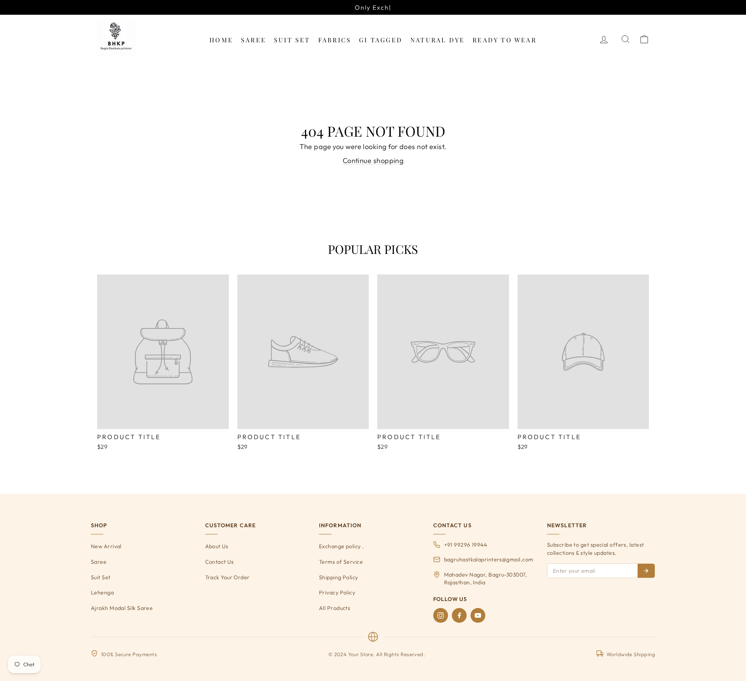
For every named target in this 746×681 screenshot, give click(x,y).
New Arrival (106, 546)
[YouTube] (478, 615)
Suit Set (292, 40)
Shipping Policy (338, 577)
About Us (216, 546)
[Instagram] (440, 615)
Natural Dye (437, 40)
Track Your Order (227, 577)
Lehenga (102, 592)
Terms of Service (341, 561)
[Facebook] (459, 615)
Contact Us (219, 561)
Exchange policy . (341, 546)
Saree (253, 40)
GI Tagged (381, 40)
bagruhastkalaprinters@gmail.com (488, 559)
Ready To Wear (504, 40)
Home (221, 40)
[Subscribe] (646, 571)
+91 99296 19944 (465, 544)
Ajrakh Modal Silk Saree (122, 608)
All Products (334, 608)
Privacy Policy (337, 592)
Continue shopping (373, 160)
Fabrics (334, 40)
